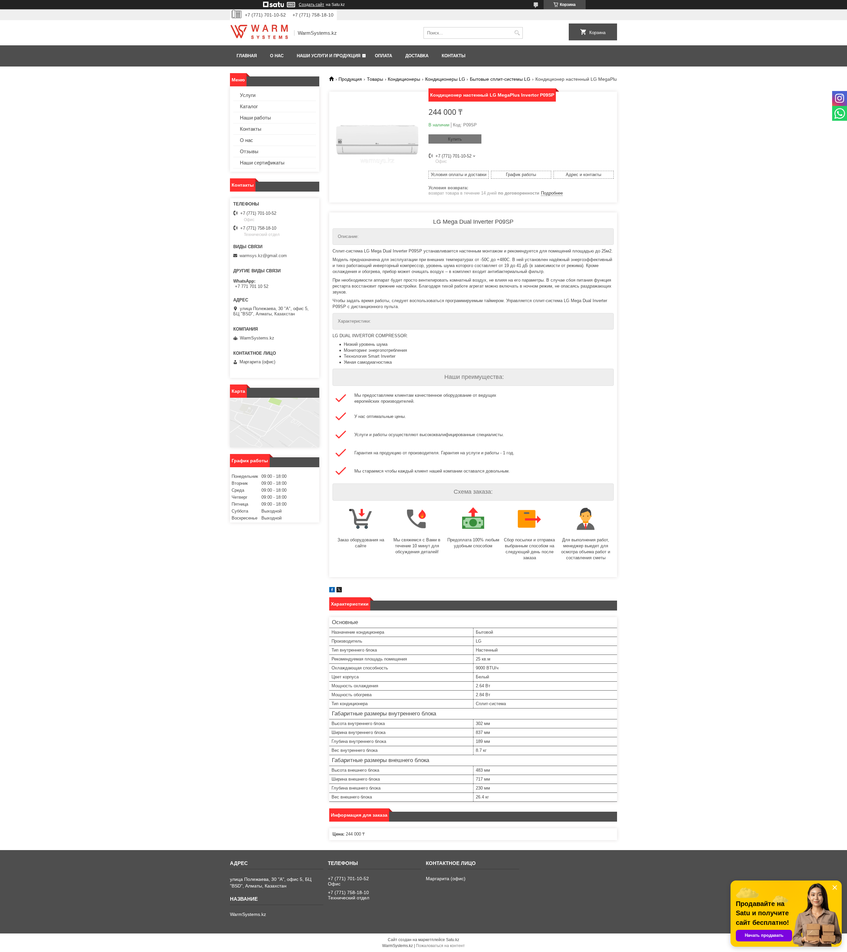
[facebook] (332, 590)
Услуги (247, 95)
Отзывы (249, 151)
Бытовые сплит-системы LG (500, 79)
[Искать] (517, 33)
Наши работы (255, 117)
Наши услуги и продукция (328, 55)
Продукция (350, 79)
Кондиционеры (404, 79)
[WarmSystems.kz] (260, 33)
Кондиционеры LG (445, 79)
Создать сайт (311, 4)
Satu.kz (452, 939)
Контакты (454, 55)
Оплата (383, 55)
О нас (277, 55)
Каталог (249, 106)
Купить (455, 139)
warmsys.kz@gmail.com (263, 255)
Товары (375, 79)
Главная (247, 55)
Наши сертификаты (262, 162)
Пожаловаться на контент (440, 945)
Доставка (416, 55)
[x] (339, 590)
